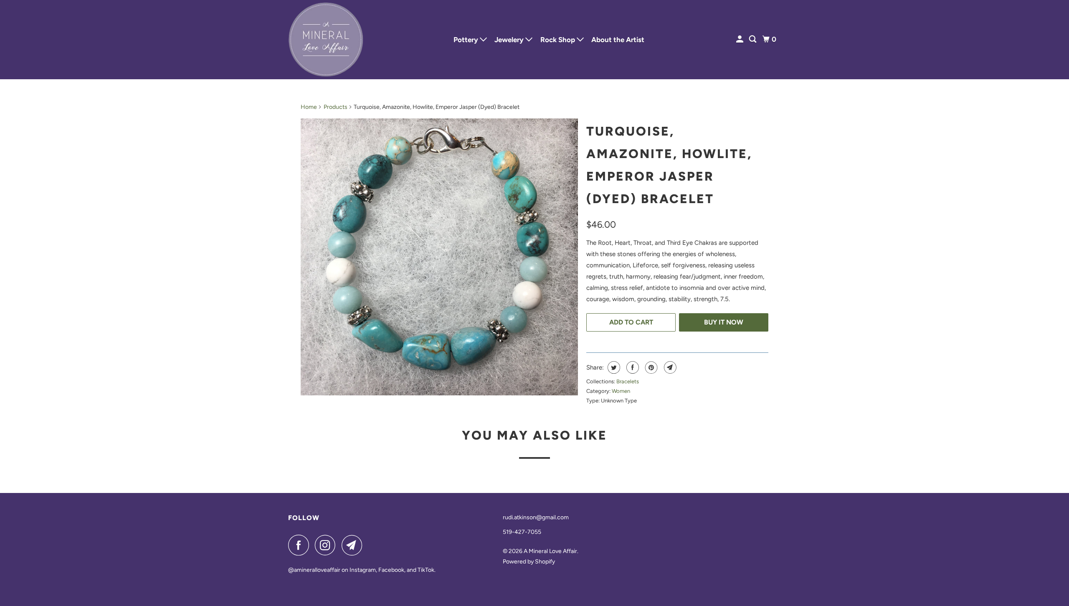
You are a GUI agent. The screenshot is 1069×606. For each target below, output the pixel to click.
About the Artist (617, 39)
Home (309, 107)
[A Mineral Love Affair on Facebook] (300, 545)
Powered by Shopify (529, 561)
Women (621, 391)
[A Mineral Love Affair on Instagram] (327, 545)
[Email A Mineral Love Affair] (354, 545)
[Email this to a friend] (669, 367)
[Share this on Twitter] (612, 367)
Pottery (466, 39)
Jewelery (509, 39)
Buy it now (723, 322)
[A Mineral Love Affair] (325, 39)
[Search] (753, 39)
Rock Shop (558, 39)
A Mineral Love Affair (550, 551)
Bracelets (627, 381)
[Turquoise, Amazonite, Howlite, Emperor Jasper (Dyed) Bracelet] (439, 256)
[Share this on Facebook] (631, 367)
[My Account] (740, 39)
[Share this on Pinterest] (650, 367)
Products (335, 107)
